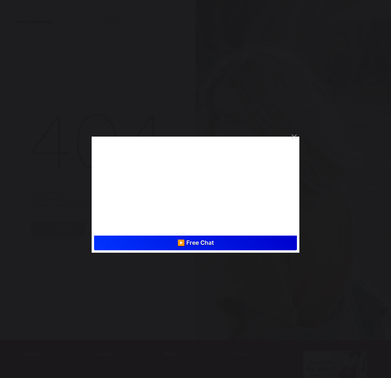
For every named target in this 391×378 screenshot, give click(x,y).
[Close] (294, 137)
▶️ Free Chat (195, 242)
